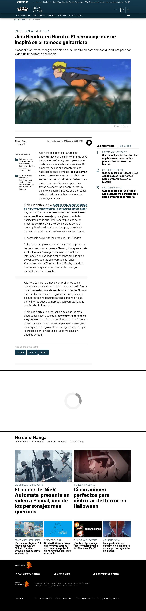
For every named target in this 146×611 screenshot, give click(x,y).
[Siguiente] (129, 2)
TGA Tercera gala (92, 2)
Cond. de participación (85, 598)
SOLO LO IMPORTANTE (112, 187)
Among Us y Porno (43, 2)
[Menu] (128, 15)
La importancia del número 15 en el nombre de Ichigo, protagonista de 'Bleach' (116, 547)
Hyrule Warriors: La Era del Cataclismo (68, 2)
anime (44, 352)
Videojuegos (39, 15)
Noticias (62, 15)
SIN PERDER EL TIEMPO (112, 170)
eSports (51, 15)
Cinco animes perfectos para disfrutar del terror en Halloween (100, 498)
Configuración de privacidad (108, 598)
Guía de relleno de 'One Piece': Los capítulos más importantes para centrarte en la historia (120, 193)
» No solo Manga (33, 19)
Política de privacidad (43, 598)
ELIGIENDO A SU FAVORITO (85, 540)
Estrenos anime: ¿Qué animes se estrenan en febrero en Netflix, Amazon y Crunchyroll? (27, 164)
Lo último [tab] (125, 145)
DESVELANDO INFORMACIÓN (28, 540)
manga (20, 352)
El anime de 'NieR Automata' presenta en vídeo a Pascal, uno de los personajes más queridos (42, 500)
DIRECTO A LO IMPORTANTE (114, 152)
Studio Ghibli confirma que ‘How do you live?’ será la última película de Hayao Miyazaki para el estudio (57, 548)
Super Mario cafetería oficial (111, 2)
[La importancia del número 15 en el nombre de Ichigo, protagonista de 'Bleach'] (117, 529)
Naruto (32, 352)
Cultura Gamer (23, 15)
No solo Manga (76, 15)
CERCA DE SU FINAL (53, 540)
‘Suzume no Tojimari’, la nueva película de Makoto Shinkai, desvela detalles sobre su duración (28, 548)
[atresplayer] (118, 10)
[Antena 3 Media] (23, 584)
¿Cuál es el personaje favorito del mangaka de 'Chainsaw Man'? (86, 545)
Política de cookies (63, 598)
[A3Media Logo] (23, 568)
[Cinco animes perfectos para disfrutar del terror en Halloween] (102, 466)
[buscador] (128, 10)
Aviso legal (19, 598)
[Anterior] (34, 2)
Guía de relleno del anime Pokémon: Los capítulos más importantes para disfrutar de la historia (26, 182)
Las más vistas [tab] (106, 145)
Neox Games (19, 19)
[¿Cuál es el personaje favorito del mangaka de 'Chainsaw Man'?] (88, 529)
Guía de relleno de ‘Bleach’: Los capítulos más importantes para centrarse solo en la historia (120, 177)
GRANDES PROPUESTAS (84, 485)
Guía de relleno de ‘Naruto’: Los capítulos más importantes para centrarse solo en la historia (120, 160)
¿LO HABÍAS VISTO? (111, 540)
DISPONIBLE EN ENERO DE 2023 (29, 485)
